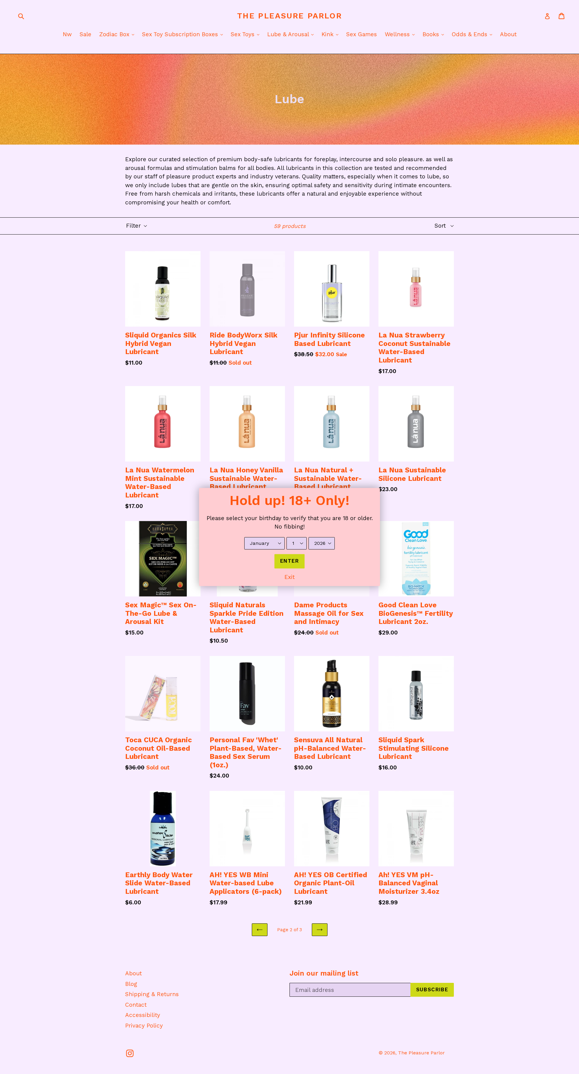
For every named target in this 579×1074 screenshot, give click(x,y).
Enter (289, 561)
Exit (289, 577)
